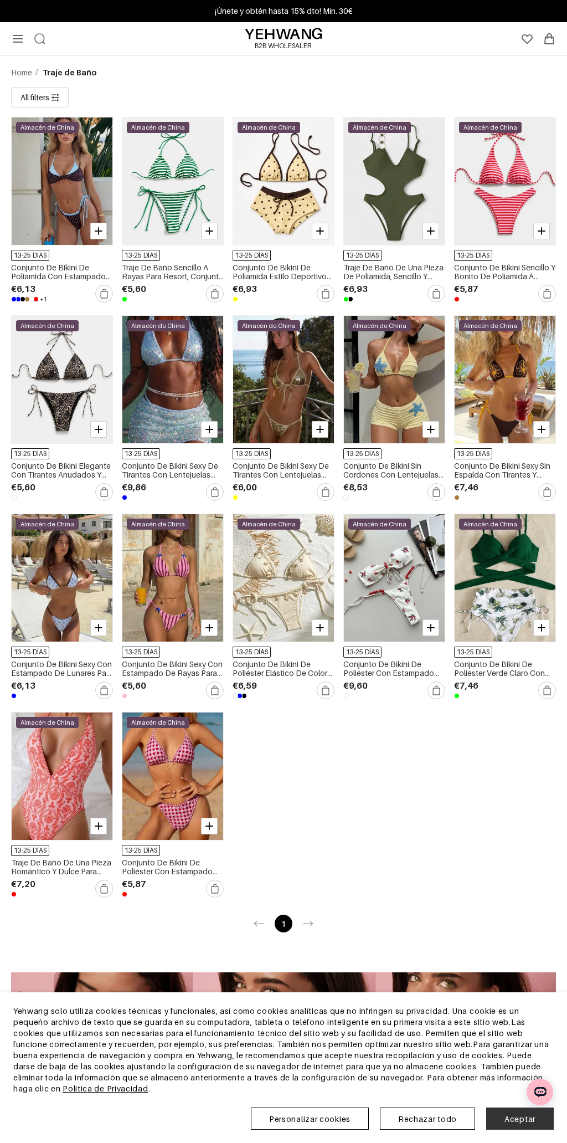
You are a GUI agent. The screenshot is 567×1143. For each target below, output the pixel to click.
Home (22, 72)
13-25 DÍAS (30, 255)
